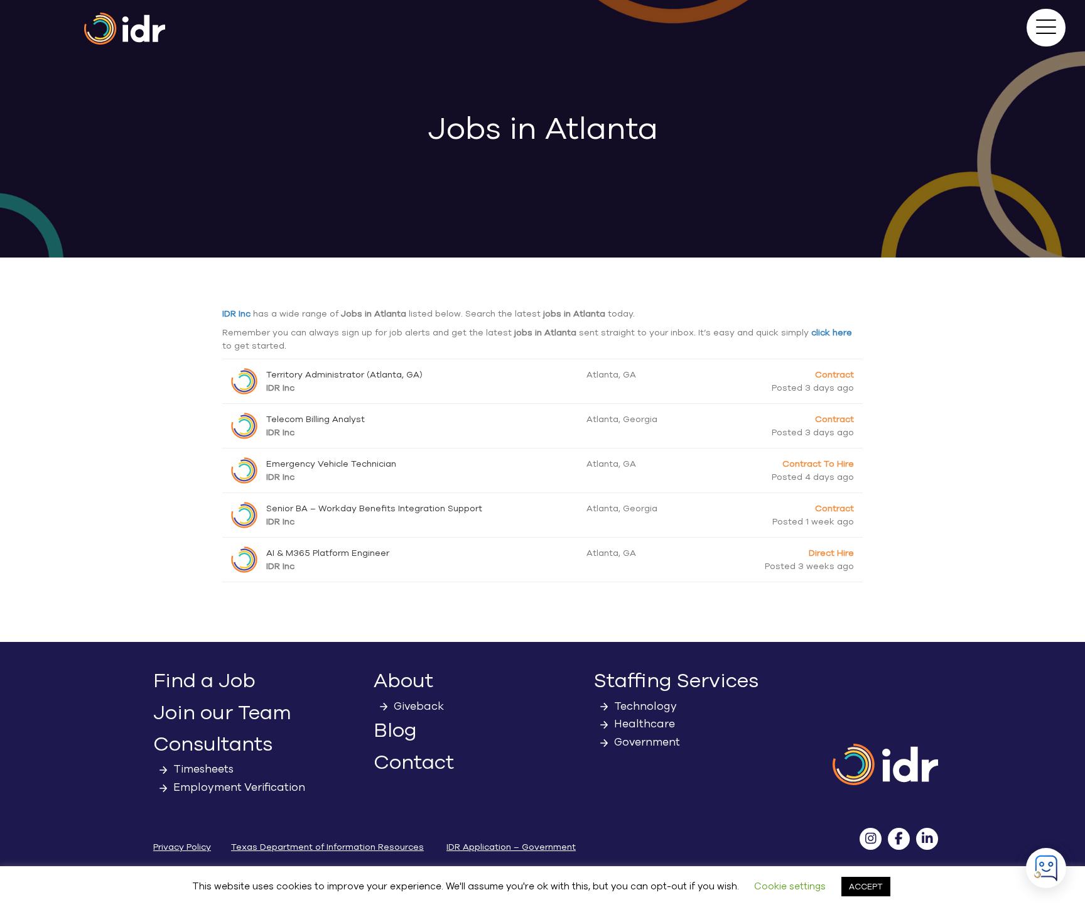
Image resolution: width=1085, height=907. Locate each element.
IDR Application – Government (511, 847)
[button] (1046, 27)
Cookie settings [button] (790, 886)
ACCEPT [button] (866, 886)
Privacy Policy (182, 847)
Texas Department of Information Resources (327, 847)
